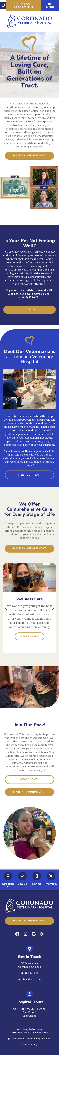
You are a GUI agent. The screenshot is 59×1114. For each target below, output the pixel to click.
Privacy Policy (29, 1044)
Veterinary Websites (28, 1029)
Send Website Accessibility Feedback (31, 1038)
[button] (3, 5)
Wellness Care (29, 599)
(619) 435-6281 (29, 972)
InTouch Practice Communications (29, 1032)
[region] (29, 608)
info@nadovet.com (29, 979)
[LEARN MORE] (29, 577)
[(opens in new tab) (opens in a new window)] (8, 876)
